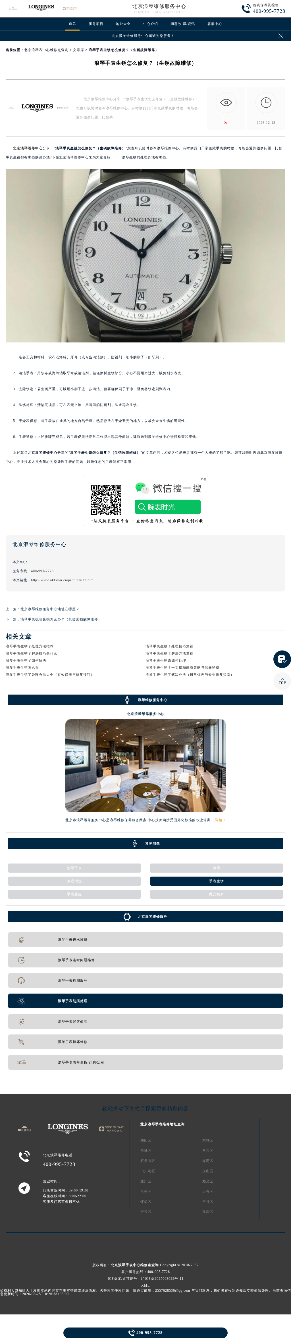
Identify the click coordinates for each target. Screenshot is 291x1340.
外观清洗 (74, 881)
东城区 (207, 1140)
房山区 (207, 1171)
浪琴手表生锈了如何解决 (26, 660)
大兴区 (207, 1191)
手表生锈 (216, 881)
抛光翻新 (216, 894)
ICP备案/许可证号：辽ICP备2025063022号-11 (146, 1279)
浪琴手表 (74, 868)
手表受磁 (74, 894)
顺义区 (207, 1181)
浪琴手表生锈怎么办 (22, 668)
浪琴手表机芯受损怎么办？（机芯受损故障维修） (61, 619)
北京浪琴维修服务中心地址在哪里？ (50, 609)
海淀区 (207, 1161)
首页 (72, 23)
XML (145, 1285)
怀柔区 (145, 1202)
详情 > (220, 820)
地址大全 (123, 24)
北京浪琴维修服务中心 (159, 6)
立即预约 (146, 679)
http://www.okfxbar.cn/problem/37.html (63, 580)
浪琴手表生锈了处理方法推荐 (30, 646)
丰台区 (207, 1151)
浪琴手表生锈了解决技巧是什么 (31, 653)
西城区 (145, 1151)
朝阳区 (145, 1140)
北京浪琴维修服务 (152, 917)
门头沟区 (147, 1171)
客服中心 (214, 24)
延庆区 (207, 1212)
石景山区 (147, 1161)
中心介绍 (150, 24)
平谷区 (207, 1202)
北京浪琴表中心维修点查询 (46, 50)
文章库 (78, 50)
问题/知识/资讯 (183, 24)
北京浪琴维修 (24, 148)
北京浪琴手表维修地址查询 (162, 1124)
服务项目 (96, 24)
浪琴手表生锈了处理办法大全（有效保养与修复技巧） (50, 675)
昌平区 (145, 1191)
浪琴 (216, 868)
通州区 (145, 1181)
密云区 (145, 1212)
